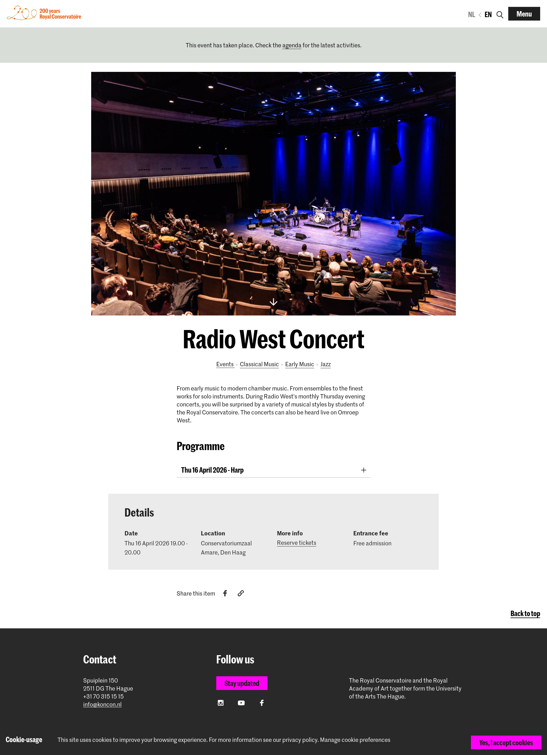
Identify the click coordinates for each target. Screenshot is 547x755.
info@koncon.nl (102, 704)
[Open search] (500, 14)
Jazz (326, 364)
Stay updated (241, 683)
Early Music (299, 364)
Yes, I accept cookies (506, 742)
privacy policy (299, 739)
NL (471, 14)
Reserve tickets (296, 542)
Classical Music (259, 364)
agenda (291, 45)
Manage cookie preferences (355, 739)
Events (225, 364)
